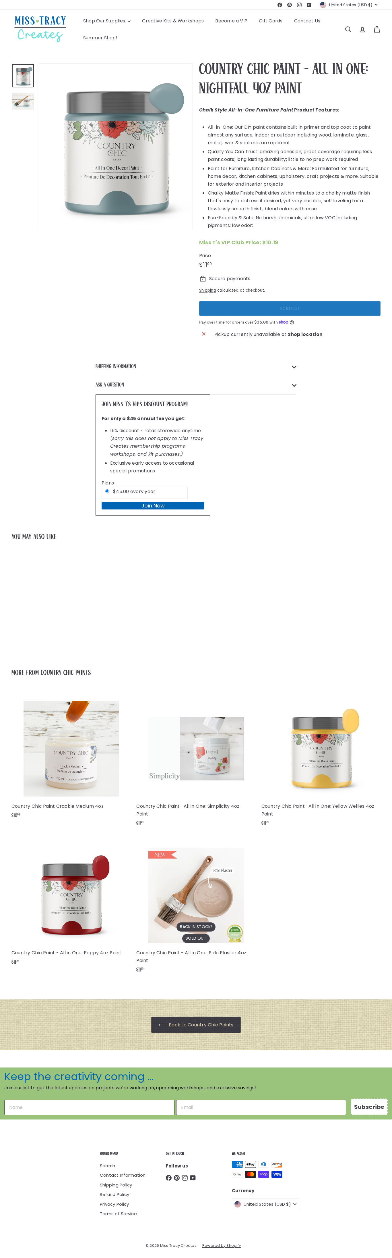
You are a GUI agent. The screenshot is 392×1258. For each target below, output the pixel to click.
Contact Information (123, 1175)
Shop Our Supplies (104, 21)
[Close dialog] (384, 554)
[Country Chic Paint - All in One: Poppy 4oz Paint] (71, 904)
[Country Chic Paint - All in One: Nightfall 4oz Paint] (39, 600)
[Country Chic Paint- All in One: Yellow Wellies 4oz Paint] (321, 761)
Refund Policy (114, 1194)
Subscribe (369, 1107)
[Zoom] (116, 146)
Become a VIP (231, 21)
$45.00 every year (133, 491)
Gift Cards (270, 21)
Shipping (207, 290)
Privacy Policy (114, 1204)
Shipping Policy (116, 1185)
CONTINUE (343, 630)
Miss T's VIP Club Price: (238, 242)
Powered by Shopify (221, 1245)
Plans (108, 483)
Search (107, 1166)
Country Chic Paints (66, 673)
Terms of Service (118, 1214)
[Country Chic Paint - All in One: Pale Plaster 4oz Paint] (195, 907)
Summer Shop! (100, 37)
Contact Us (307, 21)
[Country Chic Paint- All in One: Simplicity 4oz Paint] (195, 761)
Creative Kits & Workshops (173, 21)
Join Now (153, 505)
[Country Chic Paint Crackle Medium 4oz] (71, 757)
